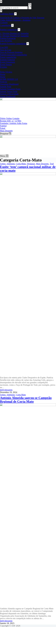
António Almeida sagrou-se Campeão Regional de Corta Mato (26, 399)
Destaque (31, 164)
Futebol (3, 126)
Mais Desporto (6, 131)
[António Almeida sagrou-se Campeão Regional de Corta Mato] (28, 405)
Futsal (2, 128)
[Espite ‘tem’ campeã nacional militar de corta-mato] (28, 174)
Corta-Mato (21, 164)
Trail (52, 164)
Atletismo (11, 164)
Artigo (3, 164)
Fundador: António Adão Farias (13, 123)
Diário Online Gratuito (9, 118)
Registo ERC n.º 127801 (10, 121)
